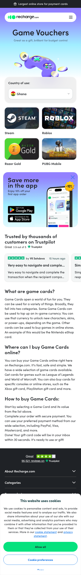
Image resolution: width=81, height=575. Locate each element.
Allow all (40, 547)
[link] (21, 210)
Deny (40, 570)
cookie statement (46, 532)
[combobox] (40, 93)
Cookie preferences (40, 560)
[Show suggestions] (68, 94)
